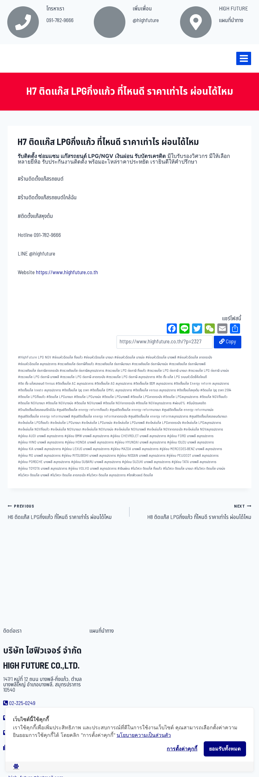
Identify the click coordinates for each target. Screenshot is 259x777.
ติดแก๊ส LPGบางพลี (116, 397)
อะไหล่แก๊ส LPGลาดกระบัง (163, 422)
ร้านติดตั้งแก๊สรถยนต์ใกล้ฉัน (37, 410)
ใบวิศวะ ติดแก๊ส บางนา (178, 468)
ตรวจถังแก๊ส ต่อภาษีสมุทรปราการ (82, 370)
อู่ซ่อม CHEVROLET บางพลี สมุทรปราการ (138, 436)
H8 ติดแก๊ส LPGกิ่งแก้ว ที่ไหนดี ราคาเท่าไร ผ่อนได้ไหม (199, 512)
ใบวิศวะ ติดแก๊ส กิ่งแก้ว (146, 468)
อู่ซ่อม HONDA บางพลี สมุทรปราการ (89, 442)
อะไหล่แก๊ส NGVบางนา (66, 429)
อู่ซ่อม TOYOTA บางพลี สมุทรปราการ (42, 468)
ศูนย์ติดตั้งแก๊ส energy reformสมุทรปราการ (158, 416)
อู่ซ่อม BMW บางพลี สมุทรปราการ (86, 436)
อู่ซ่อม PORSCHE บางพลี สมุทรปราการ (44, 462)
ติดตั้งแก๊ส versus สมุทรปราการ (154, 390)
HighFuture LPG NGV (34, 357)
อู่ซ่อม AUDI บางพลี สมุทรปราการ (40, 436)
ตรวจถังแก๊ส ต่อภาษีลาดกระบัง (38, 370)
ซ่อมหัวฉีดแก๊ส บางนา (98, 357)
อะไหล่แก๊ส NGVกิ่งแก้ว (34, 429)
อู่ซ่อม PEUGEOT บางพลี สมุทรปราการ (192, 455)
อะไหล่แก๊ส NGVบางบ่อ (97, 429)
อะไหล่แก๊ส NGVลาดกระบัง (165, 429)
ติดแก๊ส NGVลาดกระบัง (119, 403)
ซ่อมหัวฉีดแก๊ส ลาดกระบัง (194, 357)
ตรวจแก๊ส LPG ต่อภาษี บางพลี (38, 377)
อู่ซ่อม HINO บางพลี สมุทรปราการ (41, 442)
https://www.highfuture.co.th (67, 272)
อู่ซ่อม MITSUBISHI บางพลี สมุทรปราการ (89, 455)
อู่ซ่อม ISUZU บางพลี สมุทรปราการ (190, 442)
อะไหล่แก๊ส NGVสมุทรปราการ (203, 429)
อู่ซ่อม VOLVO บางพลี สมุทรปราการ (92, 468)
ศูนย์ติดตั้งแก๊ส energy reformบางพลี (44, 416)
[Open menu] (243, 58)
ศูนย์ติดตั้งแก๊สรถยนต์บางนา (208, 416)
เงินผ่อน (123, 468)
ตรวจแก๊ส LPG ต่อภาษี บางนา (167, 370)
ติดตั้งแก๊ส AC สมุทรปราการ (74, 383)
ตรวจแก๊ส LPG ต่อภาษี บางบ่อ (208, 370)
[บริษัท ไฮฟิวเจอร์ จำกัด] (19, 58)
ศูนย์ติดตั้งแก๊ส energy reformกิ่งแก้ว (83, 410)
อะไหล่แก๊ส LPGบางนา (65, 422)
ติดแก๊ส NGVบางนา (31, 403)
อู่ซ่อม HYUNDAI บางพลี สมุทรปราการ (140, 442)
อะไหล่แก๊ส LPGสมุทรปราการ (201, 422)
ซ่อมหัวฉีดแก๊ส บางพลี (161, 357)
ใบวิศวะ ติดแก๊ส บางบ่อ (209, 468)
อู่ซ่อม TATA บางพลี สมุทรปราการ (194, 462)
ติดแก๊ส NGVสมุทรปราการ (154, 403)
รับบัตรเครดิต (196, 403)
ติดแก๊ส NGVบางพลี (88, 403)
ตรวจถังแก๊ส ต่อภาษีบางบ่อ (150, 364)
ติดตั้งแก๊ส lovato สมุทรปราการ (39, 390)
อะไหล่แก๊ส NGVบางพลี (130, 429)
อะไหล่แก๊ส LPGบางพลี (129, 422)
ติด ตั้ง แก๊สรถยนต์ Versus (36, 383)
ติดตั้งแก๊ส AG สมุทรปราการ (113, 383)
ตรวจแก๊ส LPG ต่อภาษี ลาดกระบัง (82, 377)
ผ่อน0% (178, 403)
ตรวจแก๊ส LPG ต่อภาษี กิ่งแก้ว (125, 370)
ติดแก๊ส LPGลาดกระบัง (146, 397)
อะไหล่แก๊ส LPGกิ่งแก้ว (33, 422)
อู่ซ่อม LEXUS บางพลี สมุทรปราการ (86, 449)
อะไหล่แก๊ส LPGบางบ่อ (96, 422)
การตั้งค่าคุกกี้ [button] (182, 748)
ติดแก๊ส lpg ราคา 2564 (215, 390)
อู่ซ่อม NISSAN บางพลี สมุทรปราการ (141, 455)
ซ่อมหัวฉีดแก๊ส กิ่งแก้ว (67, 357)
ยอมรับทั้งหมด (225, 748)
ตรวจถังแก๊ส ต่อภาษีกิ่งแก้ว (75, 364)
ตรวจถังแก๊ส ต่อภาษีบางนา (113, 364)
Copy (230, 342)
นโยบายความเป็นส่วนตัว (144, 735)
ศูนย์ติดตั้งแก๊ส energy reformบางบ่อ (188, 410)
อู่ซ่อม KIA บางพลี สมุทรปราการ (39, 449)
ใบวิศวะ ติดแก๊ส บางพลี (33, 475)
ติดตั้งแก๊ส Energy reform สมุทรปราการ (201, 383)
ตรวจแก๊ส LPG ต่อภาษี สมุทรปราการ (130, 377)
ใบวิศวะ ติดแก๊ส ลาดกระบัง (68, 475)
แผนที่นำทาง (231, 20)
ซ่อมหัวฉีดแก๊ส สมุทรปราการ (37, 364)
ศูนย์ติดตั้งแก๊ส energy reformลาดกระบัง (99, 416)
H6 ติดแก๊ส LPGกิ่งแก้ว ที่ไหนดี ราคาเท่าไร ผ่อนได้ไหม (60, 512)
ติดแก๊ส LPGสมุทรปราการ (180, 397)
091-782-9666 (60, 20)
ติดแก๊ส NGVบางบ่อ (59, 403)
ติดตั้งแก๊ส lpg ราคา (75, 390)
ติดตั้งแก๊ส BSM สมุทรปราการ (153, 383)
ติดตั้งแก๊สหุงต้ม (188, 390)
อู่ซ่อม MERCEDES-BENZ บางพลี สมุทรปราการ (191, 449)
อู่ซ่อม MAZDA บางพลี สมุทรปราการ (135, 449)
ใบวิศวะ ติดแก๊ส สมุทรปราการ (106, 475)
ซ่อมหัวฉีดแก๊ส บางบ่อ (129, 357)
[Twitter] (197, 329)
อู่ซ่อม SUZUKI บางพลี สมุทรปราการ (146, 462)
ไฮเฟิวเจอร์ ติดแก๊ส (140, 475)
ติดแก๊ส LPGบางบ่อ (87, 397)
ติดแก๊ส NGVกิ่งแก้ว (213, 397)
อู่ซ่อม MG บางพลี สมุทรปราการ (39, 455)
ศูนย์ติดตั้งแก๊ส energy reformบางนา (135, 410)
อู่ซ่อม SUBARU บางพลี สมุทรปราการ (96, 462)
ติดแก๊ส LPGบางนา (59, 397)
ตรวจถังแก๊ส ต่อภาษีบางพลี (187, 364)
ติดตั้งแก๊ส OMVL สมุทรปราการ (111, 390)
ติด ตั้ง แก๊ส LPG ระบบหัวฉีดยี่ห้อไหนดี (181, 377)
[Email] (222, 329)
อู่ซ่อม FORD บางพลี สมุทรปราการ (190, 436)
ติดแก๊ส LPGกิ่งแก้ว (31, 397)
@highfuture (146, 20)
